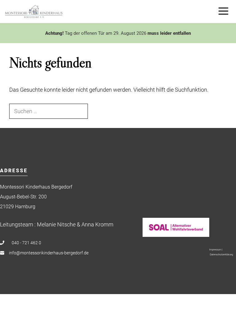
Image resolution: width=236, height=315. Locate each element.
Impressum (215, 249)
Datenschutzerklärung (221, 254)
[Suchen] (98, 111)
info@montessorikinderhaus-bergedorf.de (48, 252)
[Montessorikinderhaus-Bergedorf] (34, 12)
